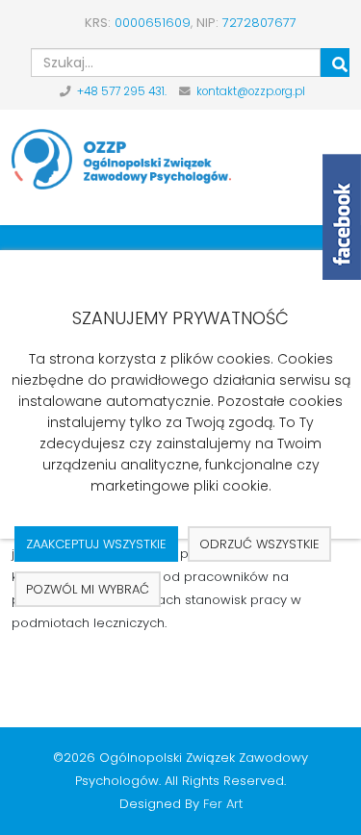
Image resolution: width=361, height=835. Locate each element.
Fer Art (223, 804)
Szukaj (335, 62)
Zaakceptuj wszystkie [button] (96, 544)
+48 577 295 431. (122, 91)
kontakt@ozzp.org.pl (250, 91)
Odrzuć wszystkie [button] (259, 544)
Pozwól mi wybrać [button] (87, 589)
